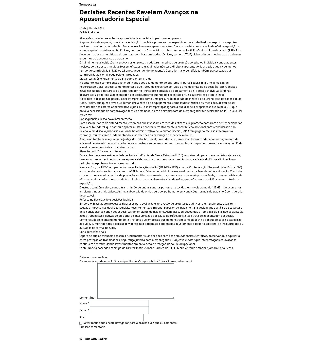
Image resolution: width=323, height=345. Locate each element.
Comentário (88, 297)
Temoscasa (87, 4)
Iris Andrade (91, 32)
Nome (84, 303)
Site (81, 317)
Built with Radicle (95, 339)
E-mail (84, 310)
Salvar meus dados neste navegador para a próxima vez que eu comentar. (130, 323)
